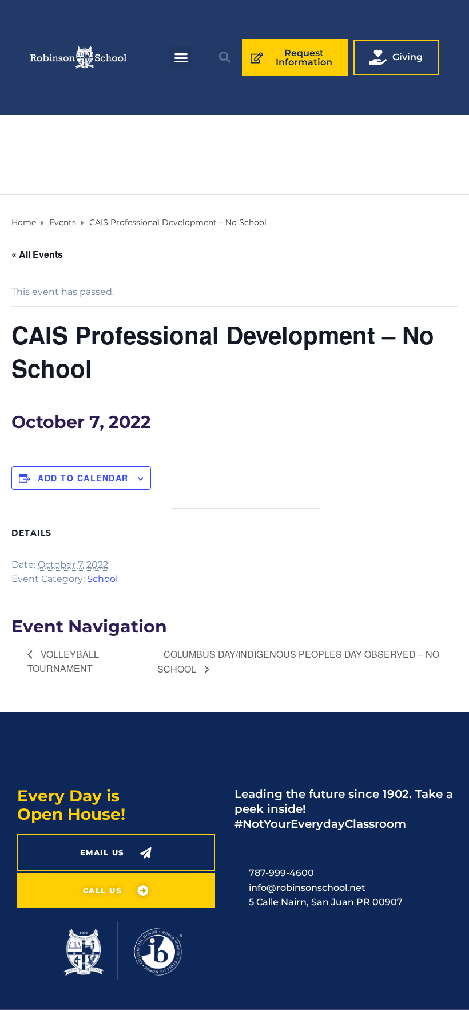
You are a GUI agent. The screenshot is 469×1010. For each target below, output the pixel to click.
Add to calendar (83, 478)
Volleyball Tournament (63, 661)
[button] (181, 57)
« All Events (37, 254)
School (102, 578)
